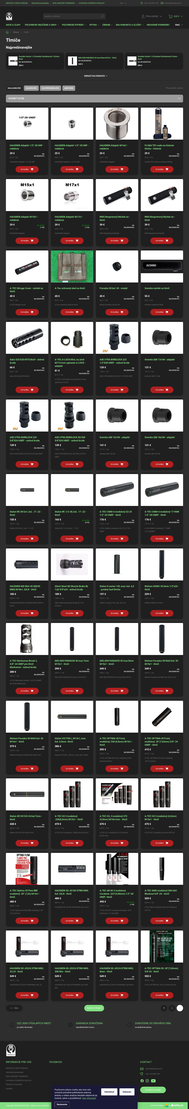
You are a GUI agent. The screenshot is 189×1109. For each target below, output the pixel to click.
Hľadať (102, 16)
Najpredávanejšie (50, 88)
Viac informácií (89, 1098)
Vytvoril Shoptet (157, 1105)
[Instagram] (147, 1080)
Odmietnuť (109, 1092)
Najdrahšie (31, 88)
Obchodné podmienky (40, 3)
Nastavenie (62, 1104)
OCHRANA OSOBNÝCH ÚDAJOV (92, 3)
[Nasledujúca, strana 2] (172, 1008)
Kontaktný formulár (153, 1090)
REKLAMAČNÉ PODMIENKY (64, 3)
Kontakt (9, 1089)
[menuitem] (14, 25)
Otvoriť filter (16, 98)
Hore (16, 1008)
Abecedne (68, 88)
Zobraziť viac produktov (94, 76)
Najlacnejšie (14, 88)
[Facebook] (142, 1080)
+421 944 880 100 (152, 1074)
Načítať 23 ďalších (94, 1008)
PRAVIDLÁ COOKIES (14, 1084)
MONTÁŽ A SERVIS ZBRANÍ (17, 3)
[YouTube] (153, 1080)
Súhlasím (127, 1092)
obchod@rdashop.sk (153, 1069)
